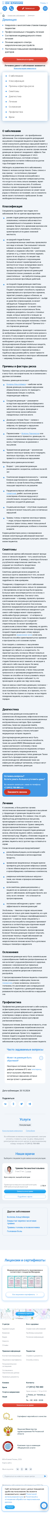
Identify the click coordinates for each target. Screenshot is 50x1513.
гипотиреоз (36, 1069)
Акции (4, 1397)
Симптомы (14, 91)
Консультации (24, 1125)
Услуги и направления (11, 1392)
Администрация (8, 1329)
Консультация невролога (25, 68)
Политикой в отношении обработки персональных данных (22, 1499)
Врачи (11, 117)
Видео (4, 1337)
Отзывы (5, 1345)
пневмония (7, 983)
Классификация (16, 81)
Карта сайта (6, 1463)
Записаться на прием (25, 1191)
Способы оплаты (32, 1360)
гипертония (11, 493)
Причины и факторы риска (21, 86)
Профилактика (16, 112)
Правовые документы (10, 1377)
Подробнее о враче (25, 1197)
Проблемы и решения (34, 1333)
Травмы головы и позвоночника (23, 1227)
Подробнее (30, 1131)
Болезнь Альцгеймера (16, 384)
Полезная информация (35, 1337)
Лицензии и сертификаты (12, 1360)
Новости (5, 1341)
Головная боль (14, 1231)
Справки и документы (34, 1356)
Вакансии (6, 1333)
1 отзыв (28, 1171)
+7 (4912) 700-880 (12, 787)
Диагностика (15, 96)
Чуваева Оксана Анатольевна (29, 1168)
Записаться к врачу (25, 59)
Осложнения (15, 106)
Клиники (5, 1383)
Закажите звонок (17, 792)
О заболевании (16, 76)
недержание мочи (24, 635)
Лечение (13, 101)
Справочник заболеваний (36, 1329)
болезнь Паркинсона (30, 433)
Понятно (10, 1507)
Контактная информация (11, 1356)
